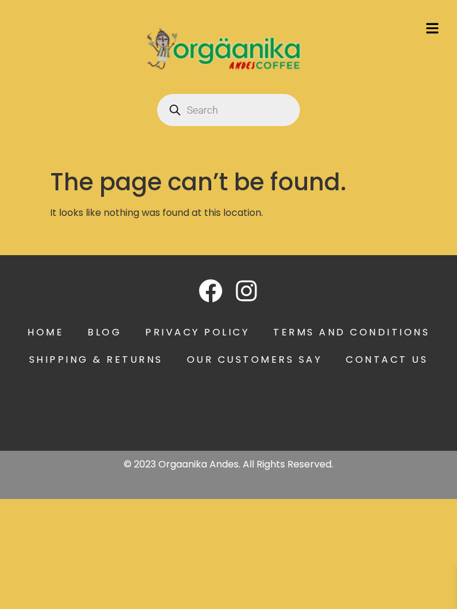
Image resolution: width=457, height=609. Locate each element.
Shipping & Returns (96, 359)
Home (45, 332)
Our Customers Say (255, 359)
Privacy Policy (197, 332)
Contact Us (387, 359)
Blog (104, 332)
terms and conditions (351, 332)
